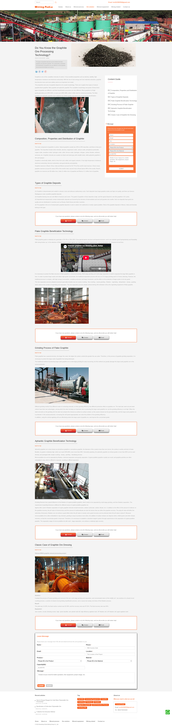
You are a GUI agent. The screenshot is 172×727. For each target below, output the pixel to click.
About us (68, 7)
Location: (89, 651)
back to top (38, 143)
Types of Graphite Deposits (119, 97)
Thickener (89, 702)
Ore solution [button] (90, 7)
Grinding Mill (82, 707)
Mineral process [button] (79, 7)
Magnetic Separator (84, 705)
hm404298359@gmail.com (126, 707)
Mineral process (54, 721)
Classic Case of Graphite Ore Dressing (123, 115)
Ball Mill (80, 699)
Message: (40, 671)
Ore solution (66, 721)
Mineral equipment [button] (103, 7)
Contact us (126, 7)
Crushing (81, 702)
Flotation (97, 702)
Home (60, 7)
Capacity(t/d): (41, 664)
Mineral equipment (78, 721)
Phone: (88, 645)
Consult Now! (120, 704)
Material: (89, 657)
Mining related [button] (115, 7)
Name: (39, 645)
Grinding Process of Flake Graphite (122, 104)
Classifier (104, 699)
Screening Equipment (92, 699)
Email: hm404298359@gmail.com (119, 2)
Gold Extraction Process (100, 705)
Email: (39, 651)
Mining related (90, 721)
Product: (40, 657)
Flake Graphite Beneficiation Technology (124, 101)
